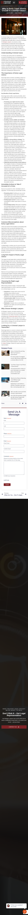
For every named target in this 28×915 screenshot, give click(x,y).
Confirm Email (7, 448)
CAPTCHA (6, 480)
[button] (14, 2)
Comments (8, 456)
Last (5, 426)
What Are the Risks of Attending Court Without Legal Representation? (18, 380)
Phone (7, 433)
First (5, 420)
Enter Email (6, 443)
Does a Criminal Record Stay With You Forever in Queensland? (18, 353)
